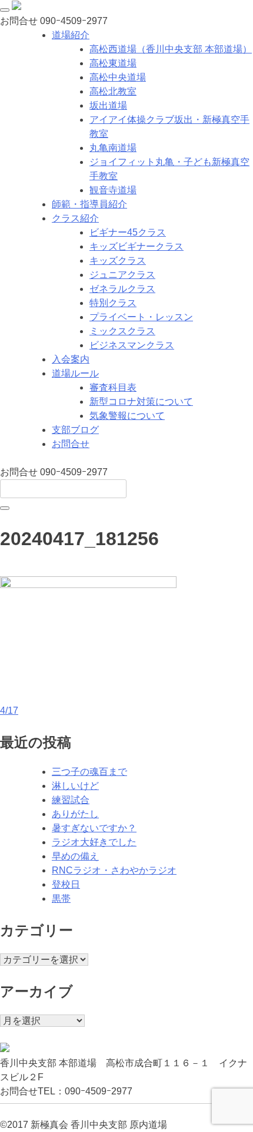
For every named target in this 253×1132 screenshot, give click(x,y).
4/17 (9, 711)
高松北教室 (113, 91)
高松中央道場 (117, 77)
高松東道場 (113, 63)
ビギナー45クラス (127, 232)
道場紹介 (70, 35)
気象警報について (127, 416)
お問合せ (70, 444)
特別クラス (113, 303)
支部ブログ (75, 430)
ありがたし (75, 814)
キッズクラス (117, 261)
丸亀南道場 (113, 148)
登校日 (66, 884)
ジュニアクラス (122, 275)
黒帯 (61, 898)
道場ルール (75, 373)
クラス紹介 (75, 218)
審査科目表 (113, 387)
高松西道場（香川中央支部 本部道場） (170, 49)
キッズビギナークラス (136, 246)
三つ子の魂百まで (89, 772)
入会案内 (70, 359)
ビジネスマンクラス (131, 345)
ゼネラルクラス (122, 289)
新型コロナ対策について (141, 402)
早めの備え (75, 856)
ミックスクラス (122, 331)
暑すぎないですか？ (94, 828)
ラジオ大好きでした (94, 842)
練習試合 (70, 800)
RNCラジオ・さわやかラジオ (114, 870)
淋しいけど (75, 786)
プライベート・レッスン (141, 317)
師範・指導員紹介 (89, 204)
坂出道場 (108, 105)
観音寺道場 (113, 190)
